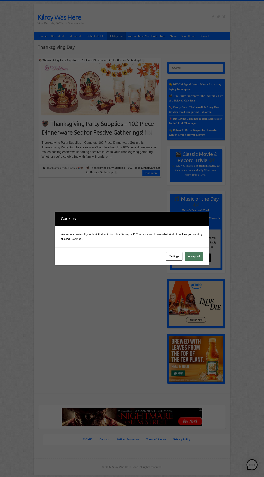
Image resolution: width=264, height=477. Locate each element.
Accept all (194, 256)
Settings (174, 256)
